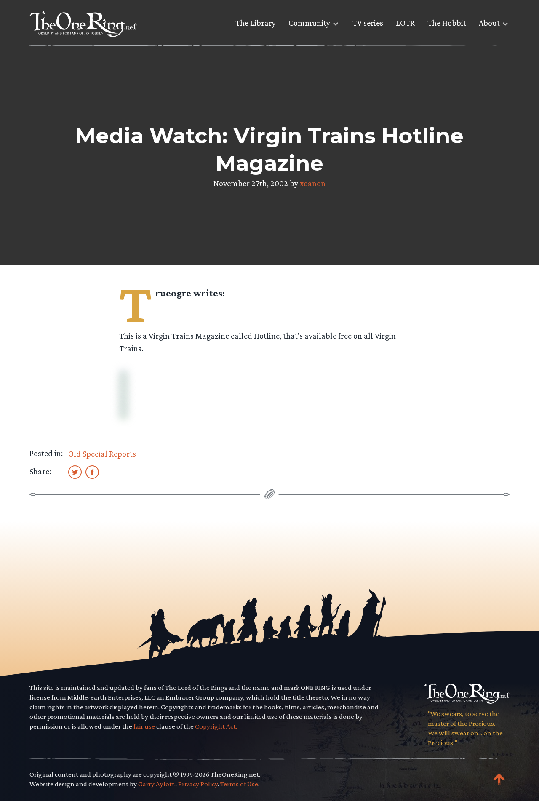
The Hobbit (446, 22)
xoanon (313, 183)
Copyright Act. (216, 726)
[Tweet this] (75, 471)
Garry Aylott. (157, 784)
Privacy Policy (198, 784)
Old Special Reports (102, 453)
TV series (367, 22)
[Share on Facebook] (92, 471)
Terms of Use (239, 784)
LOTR (405, 22)
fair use (144, 726)
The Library (255, 22)
